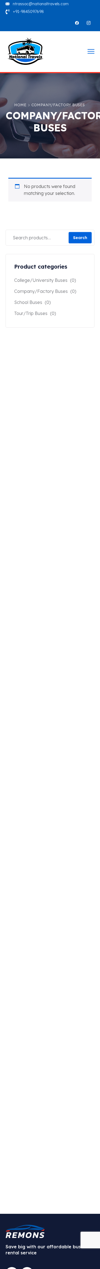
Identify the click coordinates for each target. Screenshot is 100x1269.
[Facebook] (77, 23)
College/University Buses (41, 280)
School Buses (28, 302)
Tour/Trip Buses (31, 313)
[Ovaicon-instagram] (88, 23)
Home (20, 104)
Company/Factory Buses (41, 291)
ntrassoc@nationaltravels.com (41, 3)
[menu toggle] (91, 51)
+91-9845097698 (28, 11)
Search (80, 237)
